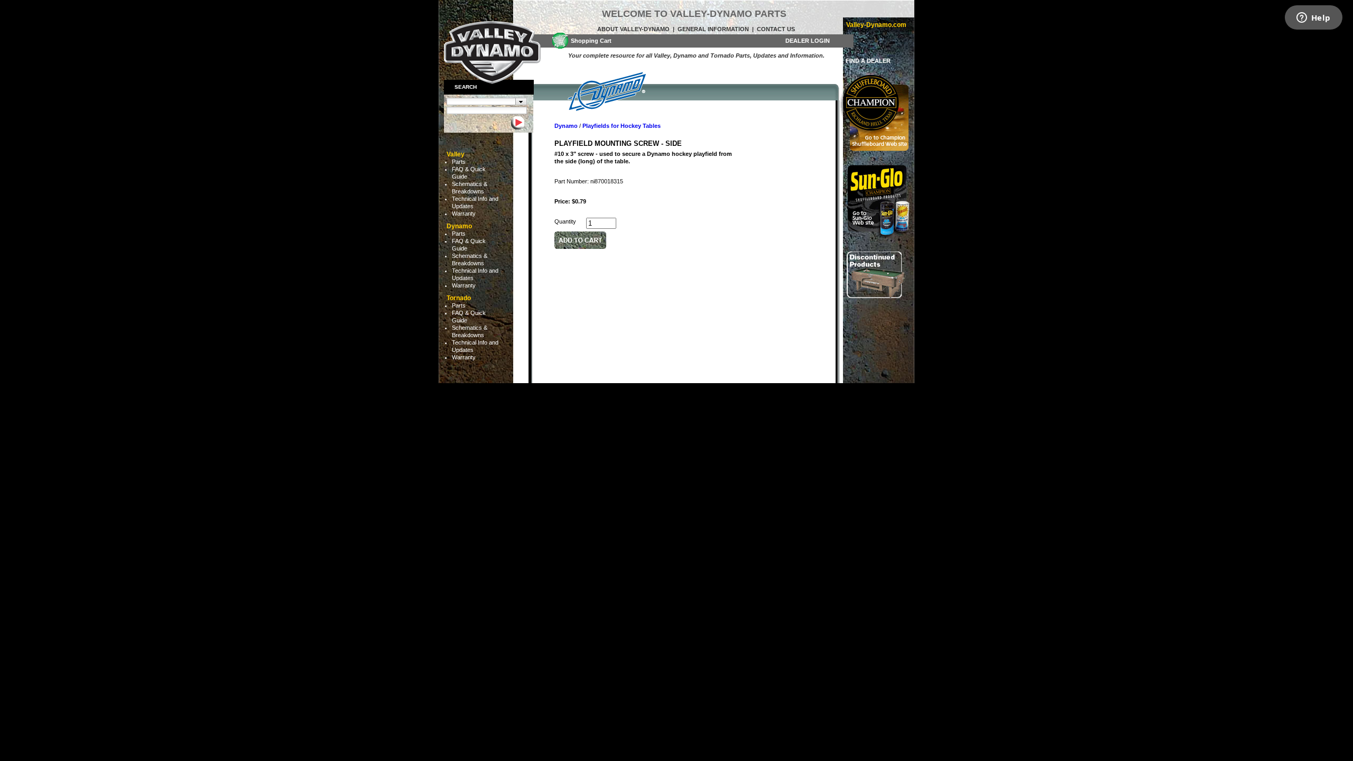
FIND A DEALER (868, 61)
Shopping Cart (591, 41)
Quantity (565, 221)
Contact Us (776, 29)
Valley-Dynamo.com (876, 25)
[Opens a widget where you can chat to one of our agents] (1313, 18)
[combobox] (487, 101)
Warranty (464, 213)
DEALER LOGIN (807, 41)
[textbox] (481, 101)
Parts (459, 162)
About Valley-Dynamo (633, 29)
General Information (713, 29)
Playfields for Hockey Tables (621, 126)
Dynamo (566, 126)
